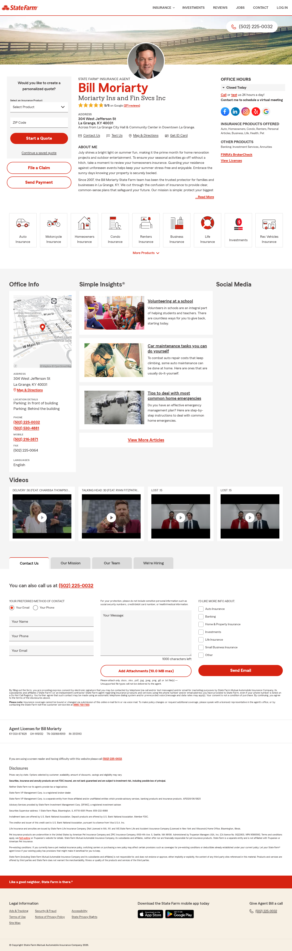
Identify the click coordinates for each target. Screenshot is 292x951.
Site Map (15, 923)
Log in (282, 7)
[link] (20, 7)
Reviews (220, 7)
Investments (193, 7)
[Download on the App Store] (150, 914)
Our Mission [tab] (71, 563)
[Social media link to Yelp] (256, 111)
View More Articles (146, 440)
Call (224, 95)
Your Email (22, 607)
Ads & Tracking (18, 911)
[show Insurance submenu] (173, 7)
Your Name (20, 621)
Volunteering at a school (170, 301)
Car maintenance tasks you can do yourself (177, 348)
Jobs (240, 7)
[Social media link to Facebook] (225, 111)
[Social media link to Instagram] (245, 111)
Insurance (162, 7)
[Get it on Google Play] (179, 914)
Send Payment (39, 182)
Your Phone (47, 607)
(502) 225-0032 (26, 422)
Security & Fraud (45, 911)
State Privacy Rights (84, 917)
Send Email (240, 670)
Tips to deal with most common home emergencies (174, 396)
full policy (24, 838)
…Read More (204, 197)
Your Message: (113, 615)
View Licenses (231, 160)
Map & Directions (30, 390)
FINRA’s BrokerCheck (236, 154)
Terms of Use (17, 917)
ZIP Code (19, 122)
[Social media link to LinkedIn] (235, 111)
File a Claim (39, 168)
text (234, 95)
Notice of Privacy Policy (50, 917)
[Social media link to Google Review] (266, 111)
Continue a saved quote (39, 153)
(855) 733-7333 (81, 704)
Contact (260, 7)
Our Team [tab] (112, 563)
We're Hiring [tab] (153, 563)
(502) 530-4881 (26, 428)
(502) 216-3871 (25, 439)
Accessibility (79, 911)
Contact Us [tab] (29, 563)
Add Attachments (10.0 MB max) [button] (146, 671)
